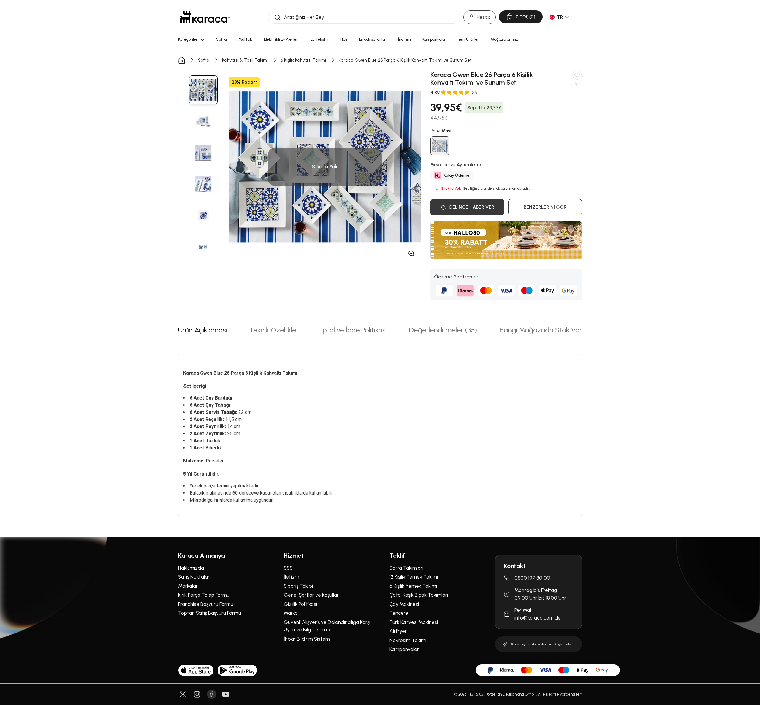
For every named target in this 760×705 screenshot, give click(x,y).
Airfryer (398, 631)
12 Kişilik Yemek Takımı (414, 577)
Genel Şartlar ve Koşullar (311, 595)
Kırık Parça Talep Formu (203, 595)
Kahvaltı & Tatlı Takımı (245, 60)
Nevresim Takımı (408, 640)
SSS (288, 568)
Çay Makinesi (404, 604)
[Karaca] (205, 17)
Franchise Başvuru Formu (205, 604)
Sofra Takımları (406, 568)
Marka (291, 613)
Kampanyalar (404, 649)
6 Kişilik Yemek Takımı (413, 586)
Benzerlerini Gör (545, 207)
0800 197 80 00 (532, 578)
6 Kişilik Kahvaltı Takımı (303, 60)
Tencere (399, 613)
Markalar (188, 586)
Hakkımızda (191, 568)
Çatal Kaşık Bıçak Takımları (419, 595)
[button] (234, 170)
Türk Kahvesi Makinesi (414, 622)
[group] (203, 89)
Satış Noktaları (194, 577)
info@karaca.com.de (537, 618)
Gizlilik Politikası (300, 604)
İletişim (291, 577)
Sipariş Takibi (298, 586)
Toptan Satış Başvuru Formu (209, 613)
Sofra (203, 60)
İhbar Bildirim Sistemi (307, 639)
